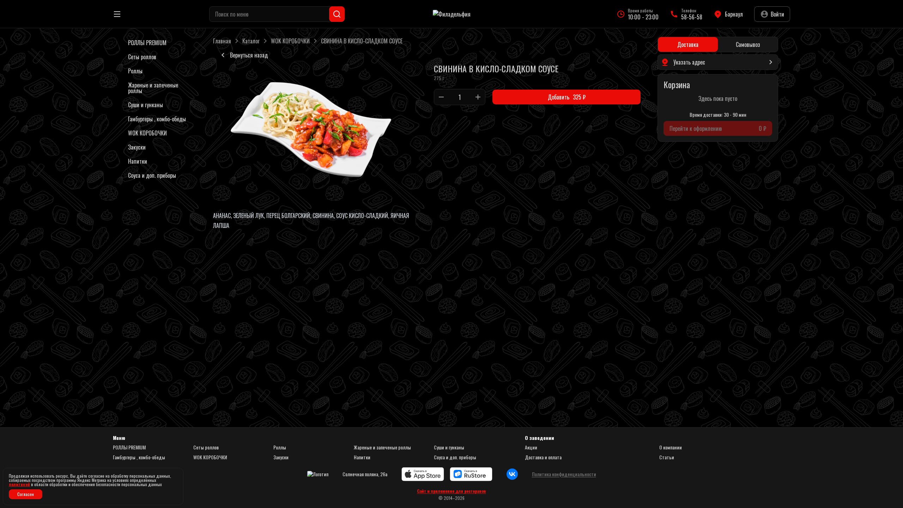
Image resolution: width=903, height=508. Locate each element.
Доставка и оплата (543, 457)
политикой (19, 484)
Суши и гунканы (449, 447)
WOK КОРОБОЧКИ (290, 41)
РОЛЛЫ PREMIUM (129, 447)
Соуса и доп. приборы (455, 457)
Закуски (281, 457)
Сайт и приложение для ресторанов (451, 491)
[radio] (688, 44)
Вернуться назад (249, 55)
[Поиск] (337, 14)
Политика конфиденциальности (564, 474)
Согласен (25, 494)
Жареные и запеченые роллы (382, 447)
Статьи (666, 457)
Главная (222, 41)
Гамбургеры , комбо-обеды (139, 457)
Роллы (279, 447)
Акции (531, 447)
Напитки (362, 457)
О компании (670, 447)
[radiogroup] (717, 44)
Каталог (251, 41)
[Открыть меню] (117, 14)
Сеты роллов (206, 447)
